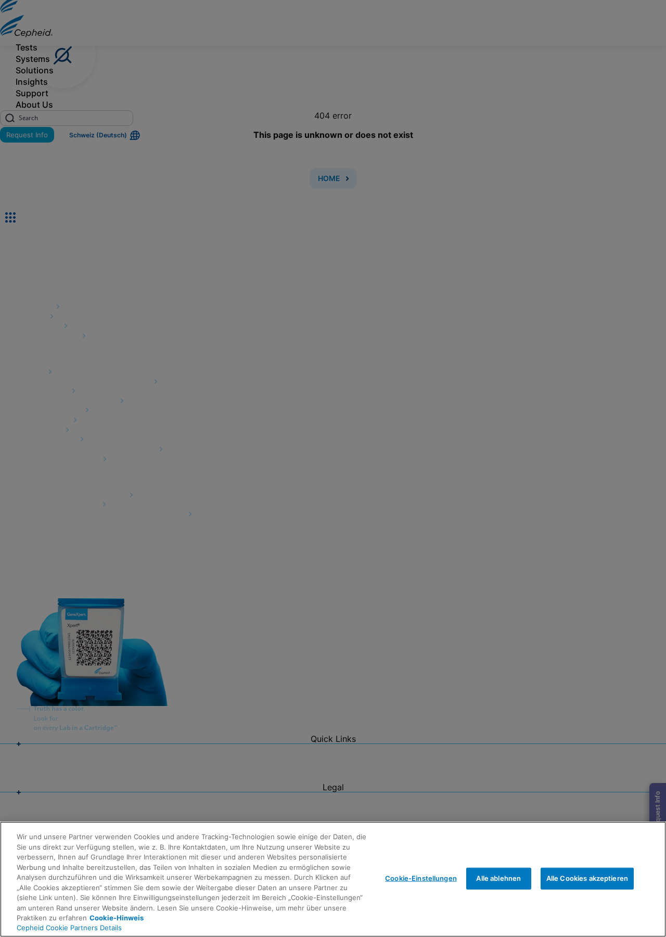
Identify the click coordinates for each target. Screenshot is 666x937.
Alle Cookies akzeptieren (587, 878)
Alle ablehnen (498, 878)
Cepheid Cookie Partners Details (69, 927)
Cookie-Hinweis (116, 918)
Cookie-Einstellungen (421, 878)
